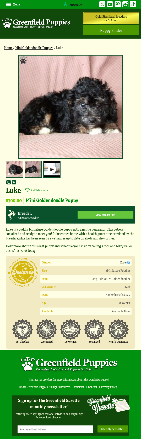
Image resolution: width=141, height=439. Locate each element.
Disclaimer (78, 387)
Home (8, 47)
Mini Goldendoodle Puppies (34, 47)
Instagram (125, 4)
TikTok (133, 4)
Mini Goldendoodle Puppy (52, 200)
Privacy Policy (109, 387)
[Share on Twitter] (8, 182)
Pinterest (118, 4)
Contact (92, 387)
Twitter (102, 4)
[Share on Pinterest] (14, 182)
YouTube (110, 4)
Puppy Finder (111, 30)
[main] (70, 201)
